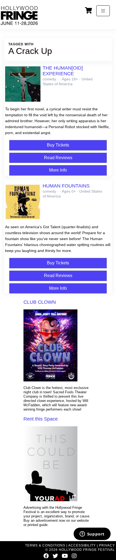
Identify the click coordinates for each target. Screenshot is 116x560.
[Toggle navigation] (103, 10)
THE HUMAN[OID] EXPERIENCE (63, 70)
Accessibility (82, 545)
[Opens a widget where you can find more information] (92, 534)
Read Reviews (58, 157)
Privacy (107, 545)
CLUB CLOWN (39, 302)
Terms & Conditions (45, 545)
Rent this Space (40, 419)
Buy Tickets (58, 145)
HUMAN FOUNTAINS (66, 186)
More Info (58, 170)
